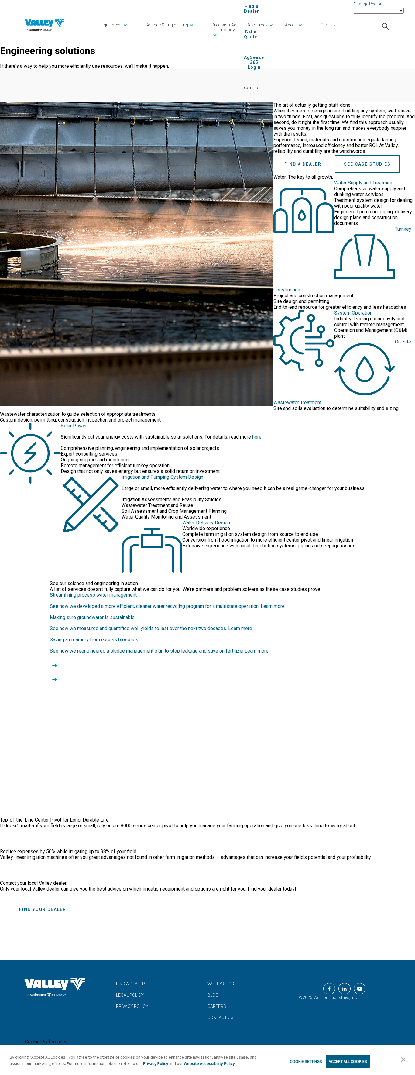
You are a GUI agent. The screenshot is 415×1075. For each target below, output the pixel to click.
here (257, 437)
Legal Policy (130, 995)
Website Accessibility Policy (209, 1063)
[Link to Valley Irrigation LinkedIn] (344, 988)
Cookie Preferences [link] (46, 1042)
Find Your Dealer (42, 909)
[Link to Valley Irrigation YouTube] (359, 988)
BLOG (213, 995)
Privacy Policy (132, 1006)
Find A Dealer (130, 983)
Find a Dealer (251, 9)
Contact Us (252, 90)
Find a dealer (302, 164)
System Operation (353, 313)
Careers (217, 1006)
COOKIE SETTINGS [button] (306, 1061)
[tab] (207, 426)
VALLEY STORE (222, 983)
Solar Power (74, 426)
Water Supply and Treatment (364, 183)
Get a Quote (251, 34)
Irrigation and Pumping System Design (162, 477)
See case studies (367, 164)
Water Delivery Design (206, 522)
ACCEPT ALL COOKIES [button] (348, 1061)
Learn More (30, 838)
